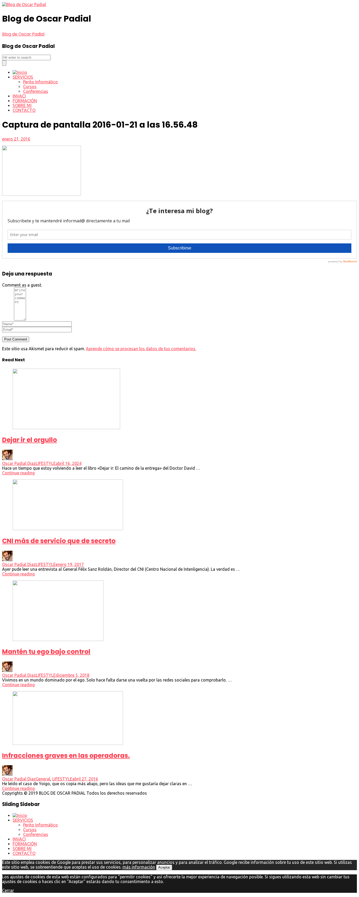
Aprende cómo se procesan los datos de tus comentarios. (141, 348)
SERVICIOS (23, 77)
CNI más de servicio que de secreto (59, 541)
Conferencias (35, 91)
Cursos (30, 86)
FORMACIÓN (25, 100)
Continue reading (18, 472)
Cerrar (8, 890)
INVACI (19, 96)
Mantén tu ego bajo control (46, 651)
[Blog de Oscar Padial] (24, 4)
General (43, 778)
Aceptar (164, 867)
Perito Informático (40, 81)
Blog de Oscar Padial (23, 34)
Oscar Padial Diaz (19, 463)
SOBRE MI (22, 105)
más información (138, 867)
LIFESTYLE (46, 463)
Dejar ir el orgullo (29, 439)
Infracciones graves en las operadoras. (66, 755)
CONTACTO (24, 110)
